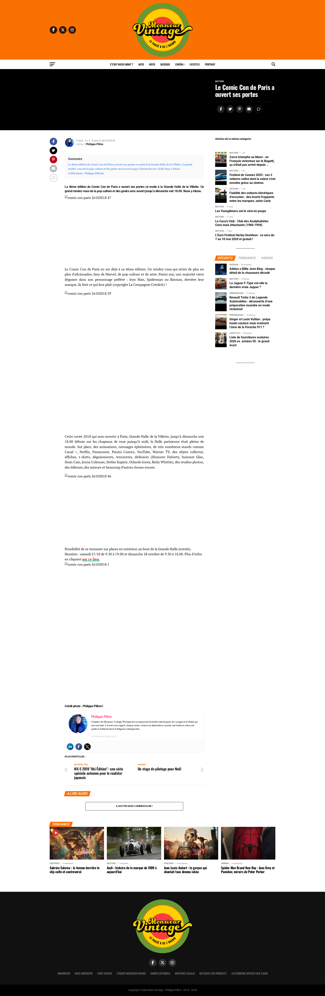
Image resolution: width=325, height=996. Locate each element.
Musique (165, 64)
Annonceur (64, 973)
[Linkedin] (70, 746)
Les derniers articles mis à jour (250, 973)
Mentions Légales (185, 973)
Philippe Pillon (94, 144)
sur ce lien (90, 559)
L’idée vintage (104, 973)
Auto (141, 64)
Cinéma (179, 64)
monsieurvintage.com (104, 736)
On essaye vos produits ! (213, 973)
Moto (152, 64)
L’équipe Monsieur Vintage (131, 973)
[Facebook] (78, 746)
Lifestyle (195, 64)
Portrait (210, 64)
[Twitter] (87, 746)
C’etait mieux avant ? (121, 64)
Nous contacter (84, 973)
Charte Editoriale (160, 973)
